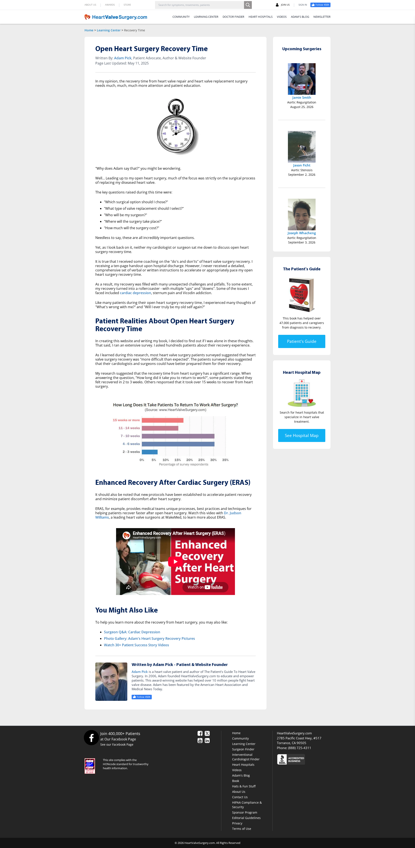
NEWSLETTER (321, 17)
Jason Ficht (301, 165)
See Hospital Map (302, 435)
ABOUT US (90, 4)
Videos (237, 770)
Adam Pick (122, 58)
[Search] (248, 5)
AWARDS (110, 4)
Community (240, 738)
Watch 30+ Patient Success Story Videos (136, 645)
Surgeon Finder (243, 749)
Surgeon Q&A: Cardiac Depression (132, 632)
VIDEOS (282, 17)
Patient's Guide (301, 341)
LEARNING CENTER (206, 17)
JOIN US (285, 4)
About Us (238, 792)
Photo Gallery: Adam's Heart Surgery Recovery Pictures (149, 638)
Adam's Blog (241, 775)
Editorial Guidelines (246, 818)
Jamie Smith (301, 97)
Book (235, 781)
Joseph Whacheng (302, 233)
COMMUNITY (181, 17)
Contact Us (240, 797)
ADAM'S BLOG (300, 17)
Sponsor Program (244, 812)
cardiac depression (135, 292)
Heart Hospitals (243, 765)
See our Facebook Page (116, 744)
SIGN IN (302, 4)
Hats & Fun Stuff (243, 786)
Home (89, 30)
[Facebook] (91, 737)
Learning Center (109, 30)
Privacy (237, 823)
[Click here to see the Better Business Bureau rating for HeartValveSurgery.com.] (314, 759)
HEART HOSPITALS (261, 17)
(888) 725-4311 (299, 748)
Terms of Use (241, 829)
